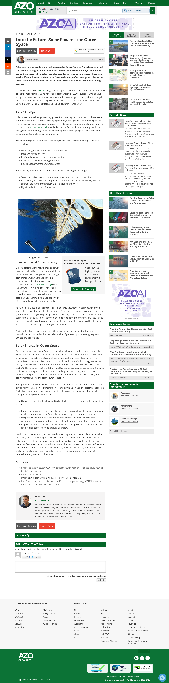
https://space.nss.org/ (32, 474)
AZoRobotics (20, 617)
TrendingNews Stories (116, 35)
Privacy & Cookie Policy (138, 630)
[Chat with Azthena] (162, 678)
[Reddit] (8, 66)
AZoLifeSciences (50, 624)
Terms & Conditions (136, 627)
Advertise (132, 624)
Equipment (79, 620)
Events (104, 613)
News (76, 610)
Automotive (126, 406)
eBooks (77, 634)
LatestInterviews (147, 35)
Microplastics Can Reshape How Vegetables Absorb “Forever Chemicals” (142, 74)
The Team (105, 637)
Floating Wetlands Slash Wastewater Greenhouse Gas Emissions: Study (142, 43)
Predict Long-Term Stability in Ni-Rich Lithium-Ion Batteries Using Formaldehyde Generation (131, 371)
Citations (21, 535)
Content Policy (134, 637)
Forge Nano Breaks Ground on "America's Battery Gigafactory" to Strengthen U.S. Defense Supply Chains (141, 60)
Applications (106, 624)
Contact (131, 620)
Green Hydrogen (108, 620)
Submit (101, 580)
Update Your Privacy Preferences (36, 679)
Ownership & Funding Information (137, 642)
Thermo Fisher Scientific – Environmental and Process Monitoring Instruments (131, 359)
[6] (118, 275)
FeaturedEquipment (131, 35)
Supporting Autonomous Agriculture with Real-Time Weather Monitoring (130, 341)
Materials (105, 630)
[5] (118, 104)
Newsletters (133, 617)
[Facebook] (8, 53)
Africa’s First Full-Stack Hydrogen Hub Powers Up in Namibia (141, 87)
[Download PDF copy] (8, 41)
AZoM (17, 610)
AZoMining (19, 627)
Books (76, 630)
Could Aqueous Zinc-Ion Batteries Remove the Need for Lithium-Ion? (141, 215)
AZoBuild (18, 624)
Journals (77, 637)
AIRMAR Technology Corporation (127, 347)
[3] (118, 75)
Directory (78, 617)
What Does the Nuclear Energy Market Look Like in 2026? (142, 258)
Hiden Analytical (121, 377)
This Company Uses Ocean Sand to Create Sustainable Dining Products (140, 231)
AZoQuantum (49, 613)
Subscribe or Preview (129, 396)
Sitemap (131, 634)
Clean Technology (129, 418)
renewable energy (43, 284)
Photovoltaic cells (39, 127)
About (130, 610)
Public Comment (57, 576)
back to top (143, 651)
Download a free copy (83, 289)
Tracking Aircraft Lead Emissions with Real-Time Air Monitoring (131, 330)
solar (41, 90)
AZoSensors (48, 610)
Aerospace (125, 393)
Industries (105, 627)
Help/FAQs (105, 634)
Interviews (105, 617)
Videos (104, 610)
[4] (118, 89)
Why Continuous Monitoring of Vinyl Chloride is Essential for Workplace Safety (141, 274)
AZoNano (19, 613)
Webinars (78, 624)
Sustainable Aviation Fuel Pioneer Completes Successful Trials (141, 102)
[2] (118, 60)
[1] (118, 45)
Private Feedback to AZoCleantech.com (88, 576)
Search (131, 613)
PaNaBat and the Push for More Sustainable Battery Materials (141, 244)
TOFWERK (118, 335)
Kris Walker (42, 500)
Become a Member (109, 641)
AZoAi (45, 617)
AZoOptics (19, 620)
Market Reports (81, 627)
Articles (77, 613)
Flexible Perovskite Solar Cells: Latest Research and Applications (142, 200)
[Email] (8, 72)
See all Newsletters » (119, 431)
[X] (8, 60)
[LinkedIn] (8, 47)
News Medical (49, 620)
